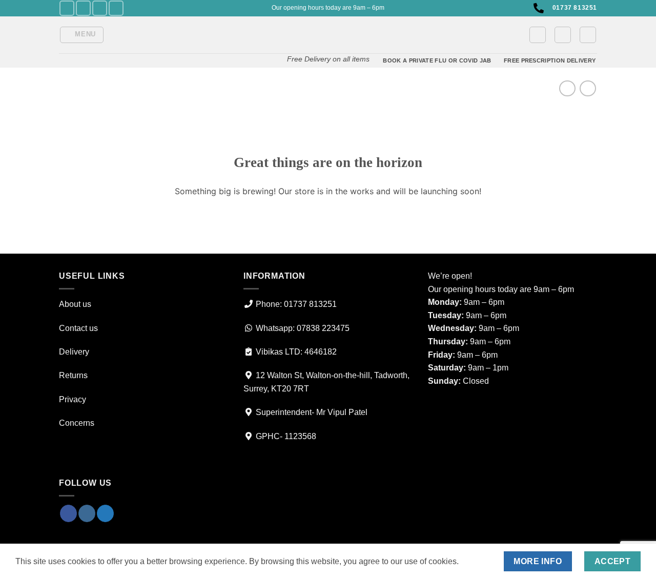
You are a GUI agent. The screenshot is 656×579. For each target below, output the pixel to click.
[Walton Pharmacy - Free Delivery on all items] (328, 32)
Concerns (76, 423)
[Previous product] (588, 88)
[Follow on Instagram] (83, 8)
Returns (73, 375)
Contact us (78, 328)
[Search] (588, 35)
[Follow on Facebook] (66, 8)
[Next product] (567, 88)
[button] (82, 35)
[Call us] (116, 8)
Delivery (74, 351)
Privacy (72, 399)
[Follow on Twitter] (99, 8)
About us (75, 304)
